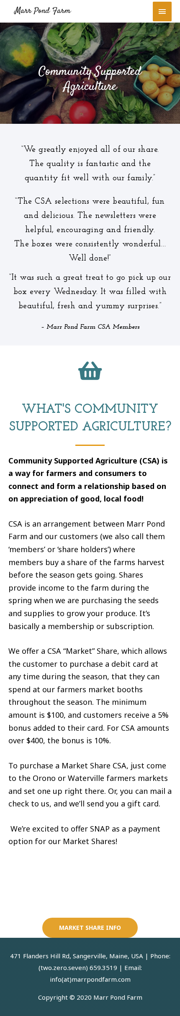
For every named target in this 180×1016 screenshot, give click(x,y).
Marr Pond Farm (43, 11)
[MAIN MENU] (162, 11)
